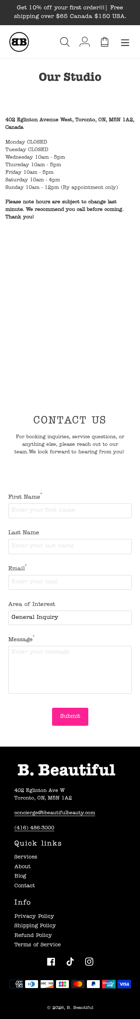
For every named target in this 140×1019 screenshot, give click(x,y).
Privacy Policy (34, 917)
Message (21, 639)
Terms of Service (37, 945)
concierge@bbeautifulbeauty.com (54, 813)
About (22, 867)
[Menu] (125, 41)
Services (25, 857)
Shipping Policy (35, 926)
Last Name (23, 533)
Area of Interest (31, 605)
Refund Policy (33, 936)
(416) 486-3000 (34, 828)
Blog (20, 876)
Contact (24, 886)
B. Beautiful (80, 1008)
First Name (25, 497)
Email (17, 568)
